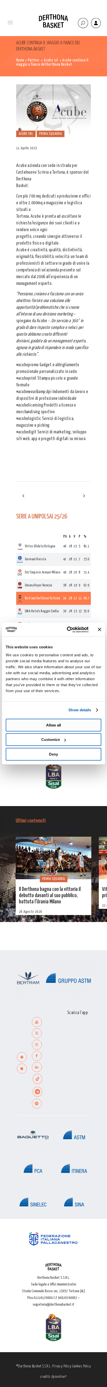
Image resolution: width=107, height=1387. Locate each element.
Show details (79, 710)
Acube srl (51, 60)
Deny (53, 754)
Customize (50, 739)
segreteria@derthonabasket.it (53, 1304)
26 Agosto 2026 (30, 912)
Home (20, 60)
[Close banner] (99, 629)
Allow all (53, 725)
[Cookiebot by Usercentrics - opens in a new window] (67, 629)
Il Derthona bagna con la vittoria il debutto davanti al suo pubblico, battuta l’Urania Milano (50, 896)
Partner (34, 60)
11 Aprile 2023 (26, 148)
